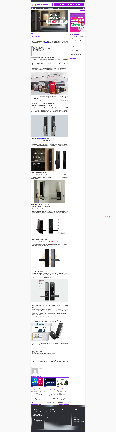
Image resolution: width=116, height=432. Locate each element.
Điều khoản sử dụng (77, 419)
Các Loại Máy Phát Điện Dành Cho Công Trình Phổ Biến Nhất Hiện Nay (64, 404)
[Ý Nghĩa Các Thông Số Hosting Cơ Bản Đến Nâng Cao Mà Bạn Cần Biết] (50, 382)
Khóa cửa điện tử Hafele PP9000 (38, 50)
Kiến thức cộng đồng (49, 8)
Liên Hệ (59, 8)
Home (35, 8)
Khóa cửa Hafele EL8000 (37, 51)
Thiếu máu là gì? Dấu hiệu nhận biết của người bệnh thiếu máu (79, 422)
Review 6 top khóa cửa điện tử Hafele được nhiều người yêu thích (42, 48)
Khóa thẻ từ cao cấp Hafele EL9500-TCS (39, 49)
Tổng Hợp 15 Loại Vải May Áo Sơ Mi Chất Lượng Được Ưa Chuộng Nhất (77, 37)
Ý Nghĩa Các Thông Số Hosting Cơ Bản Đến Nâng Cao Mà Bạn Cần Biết (49, 389)
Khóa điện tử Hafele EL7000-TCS (38, 52)
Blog (43, 8)
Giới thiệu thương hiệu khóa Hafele (37, 47)
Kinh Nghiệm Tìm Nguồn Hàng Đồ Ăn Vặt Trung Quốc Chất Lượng (77, 45)
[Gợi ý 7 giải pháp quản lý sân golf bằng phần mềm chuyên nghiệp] (63, 382)
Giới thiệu (39, 8)
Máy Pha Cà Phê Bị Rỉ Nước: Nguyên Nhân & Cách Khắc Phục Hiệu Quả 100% (77, 53)
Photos (55, 8)
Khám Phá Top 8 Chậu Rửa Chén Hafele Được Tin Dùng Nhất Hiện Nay (37, 404)
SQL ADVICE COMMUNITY (40, 4)
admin (38, 38)
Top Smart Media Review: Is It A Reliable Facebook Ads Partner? (77, 49)
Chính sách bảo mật (77, 417)
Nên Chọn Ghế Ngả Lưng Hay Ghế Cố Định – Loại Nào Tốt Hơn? (77, 41)
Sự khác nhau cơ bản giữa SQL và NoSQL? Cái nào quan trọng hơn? (37, 389)
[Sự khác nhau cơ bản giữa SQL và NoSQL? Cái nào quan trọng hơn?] (37, 382)
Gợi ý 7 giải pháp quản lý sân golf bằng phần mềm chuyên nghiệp (62, 389)
